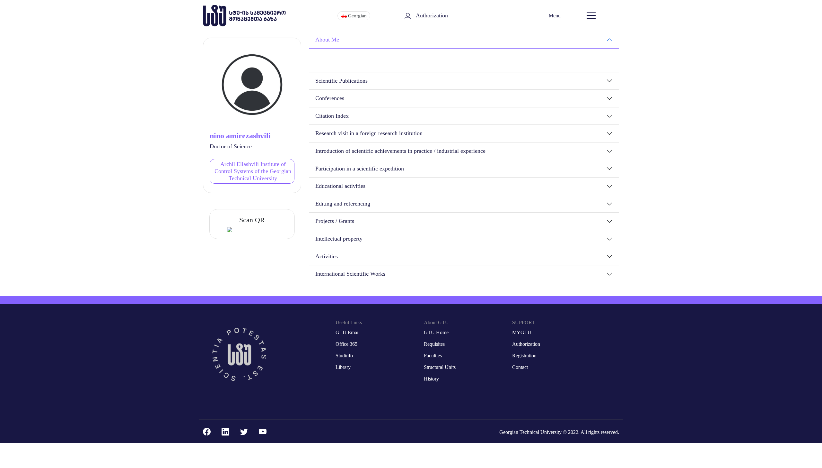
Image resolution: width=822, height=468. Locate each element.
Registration (524, 355)
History (431, 378)
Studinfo (344, 355)
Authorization (432, 15)
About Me (327, 39)
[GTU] (246, 15)
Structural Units (440, 367)
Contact (520, 367)
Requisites (434, 344)
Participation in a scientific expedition (359, 168)
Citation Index (332, 116)
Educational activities (340, 186)
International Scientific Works (350, 274)
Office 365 (346, 344)
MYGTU (521, 332)
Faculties (433, 355)
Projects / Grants (334, 221)
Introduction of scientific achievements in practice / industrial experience (400, 151)
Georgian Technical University (530, 432)
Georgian (357, 15)
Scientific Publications (341, 81)
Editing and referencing (342, 203)
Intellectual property (339, 238)
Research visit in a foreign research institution (369, 133)
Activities (326, 256)
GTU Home (436, 332)
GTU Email (348, 332)
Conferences (329, 98)
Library (343, 367)
